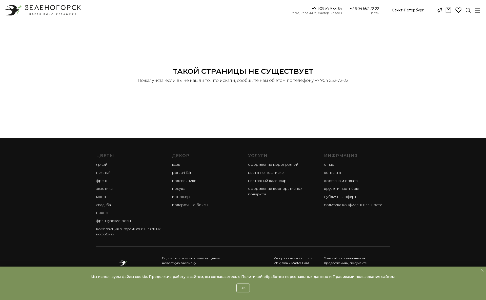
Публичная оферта (341, 196)
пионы (102, 212)
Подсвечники (184, 180)
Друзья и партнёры (341, 188)
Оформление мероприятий (273, 164)
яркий (101, 164)
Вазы (176, 164)
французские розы (113, 220)
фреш (101, 180)
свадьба (103, 204)
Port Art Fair (181, 172)
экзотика (104, 188)
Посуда (178, 188)
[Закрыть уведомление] (482, 270)
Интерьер (181, 196)
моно (101, 196)
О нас (329, 164)
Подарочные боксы (190, 204)
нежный (103, 172)
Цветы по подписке (266, 172)
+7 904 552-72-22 (331, 80)
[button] (408, 10)
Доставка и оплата (341, 180)
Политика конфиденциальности (353, 204)
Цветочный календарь (268, 180)
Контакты (332, 172)
